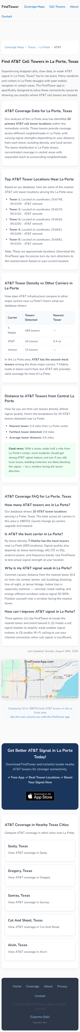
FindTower (10, 6)
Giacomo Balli (40, 1017)
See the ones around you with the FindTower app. (40, 717)
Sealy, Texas (18, 846)
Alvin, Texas (17, 945)
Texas (32, 47)
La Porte (44, 47)
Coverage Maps (34, 7)
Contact (7, 16)
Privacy (62, 986)
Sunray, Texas (19, 895)
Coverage (32, 986)
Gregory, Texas (20, 870)
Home (17, 986)
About (74, 7)
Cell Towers (57, 7)
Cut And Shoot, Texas (25, 920)
